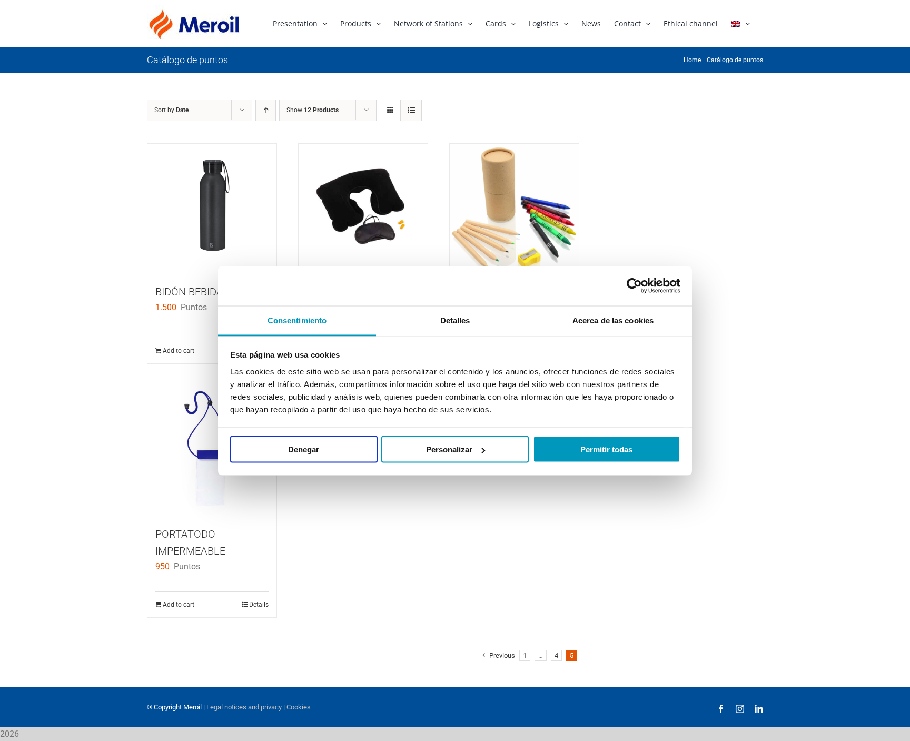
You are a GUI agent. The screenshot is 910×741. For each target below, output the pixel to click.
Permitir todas (606, 449)
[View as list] (411, 110)
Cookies (298, 707)
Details (259, 604)
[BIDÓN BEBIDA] (211, 208)
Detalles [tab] (455, 319)
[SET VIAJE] (363, 208)
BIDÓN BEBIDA (189, 291)
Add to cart (178, 350)
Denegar (303, 449)
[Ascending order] (265, 110)
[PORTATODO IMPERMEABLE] (211, 450)
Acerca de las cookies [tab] (613, 319)
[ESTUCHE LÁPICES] (514, 211)
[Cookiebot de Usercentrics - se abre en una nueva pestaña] (634, 286)
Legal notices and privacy (244, 707)
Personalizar (449, 449)
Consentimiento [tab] (297, 319)
